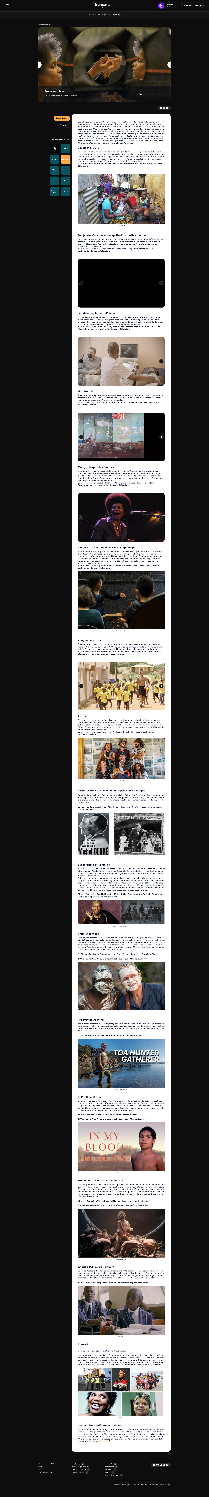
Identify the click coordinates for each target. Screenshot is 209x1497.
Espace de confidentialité (158, 1484)
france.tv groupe (79, 1467)
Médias (41, 1470)
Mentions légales (120, 1484)
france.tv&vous (78, 1472)
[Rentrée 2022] (55, 148)
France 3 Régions (112, 1475)
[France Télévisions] (103, 5)
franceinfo (109, 1467)
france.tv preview (95, 14)
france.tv (109, 1464)
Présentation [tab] (61, 118)
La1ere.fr (103, 1441)
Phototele (113, 14)
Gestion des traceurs (139, 1484)
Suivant (161, 283)
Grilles (40, 1467)
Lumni (107, 1472)
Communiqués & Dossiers (48, 1464)
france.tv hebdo (191, 5)
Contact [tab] (63, 125)
